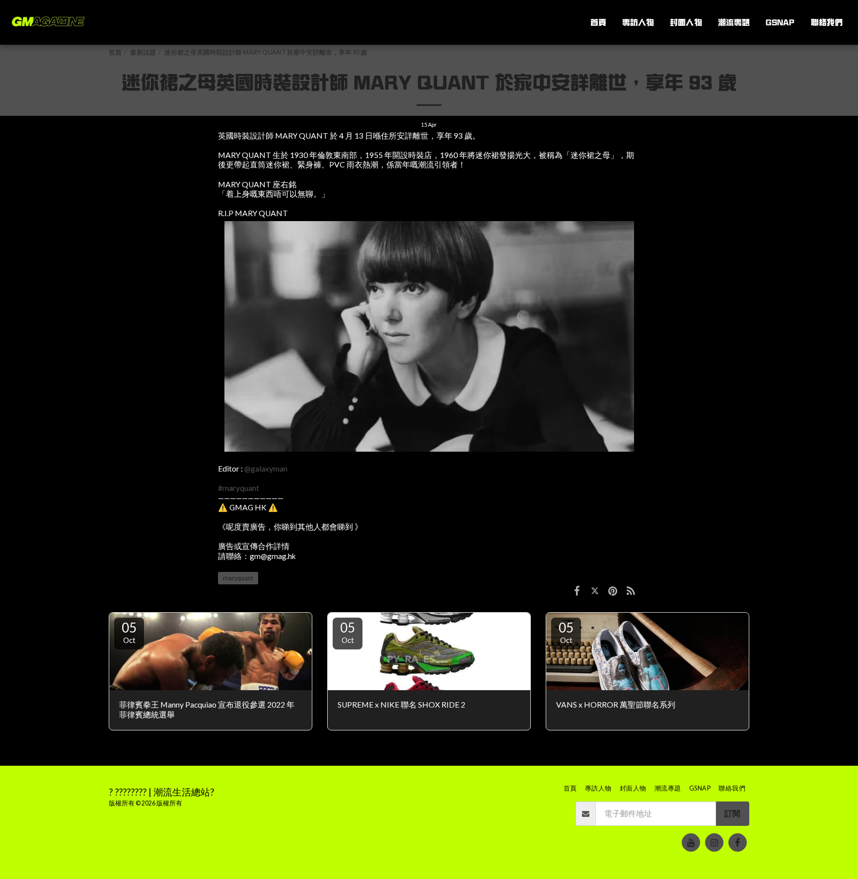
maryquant (238, 578)
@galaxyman (265, 468)
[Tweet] (595, 590)
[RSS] (631, 590)
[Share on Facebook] (577, 590)
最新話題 (143, 52)
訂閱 (732, 813)
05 (129, 632)
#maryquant (238, 487)
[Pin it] (613, 590)
